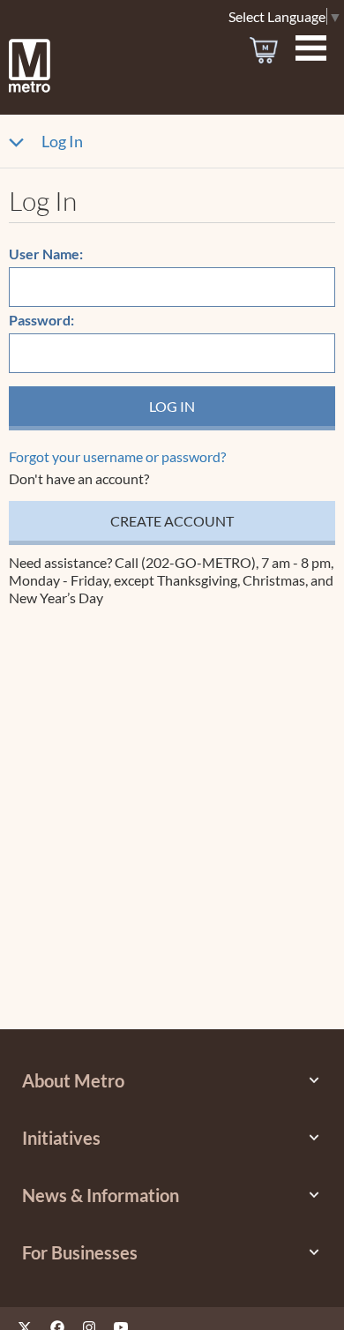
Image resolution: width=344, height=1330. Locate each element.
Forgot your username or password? (117, 456)
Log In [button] (62, 141)
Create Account (172, 520)
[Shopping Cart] (264, 50)
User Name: (46, 253)
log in (172, 406)
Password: (41, 319)
